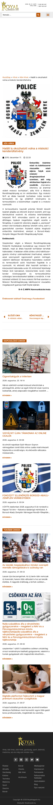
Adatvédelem (39, 781)
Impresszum (39, 769)
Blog (36, 784)
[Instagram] (26, 760)
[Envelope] (37, 760)
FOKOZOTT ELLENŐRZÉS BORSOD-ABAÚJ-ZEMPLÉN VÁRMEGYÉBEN (25, 496)
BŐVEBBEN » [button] (7, 395)
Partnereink (38, 772)
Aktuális (5, 769)
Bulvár (5, 791)
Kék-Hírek (24, 77)
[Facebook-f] (16, 760)
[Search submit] (38, 15)
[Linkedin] (21, 760)
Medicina (6, 782)
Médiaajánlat (39, 766)
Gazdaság (6, 772)
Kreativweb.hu (30, 803)
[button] (48, 15)
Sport (4, 785)
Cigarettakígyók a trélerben (17, 376)
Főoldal (5, 766)
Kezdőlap (7, 77)
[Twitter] (32, 760)
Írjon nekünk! (39, 787)
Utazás (21, 769)
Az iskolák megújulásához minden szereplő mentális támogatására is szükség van (25, 566)
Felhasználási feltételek (39, 776)
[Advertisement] (26, 48)
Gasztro (5, 788)
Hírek (15, 77)
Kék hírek (22, 772)
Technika (6, 779)
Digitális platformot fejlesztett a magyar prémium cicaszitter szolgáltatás (23, 697)
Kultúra (5, 775)
